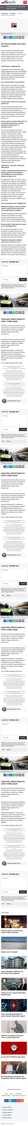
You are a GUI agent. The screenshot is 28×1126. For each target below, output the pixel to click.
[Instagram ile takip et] (18, 1100)
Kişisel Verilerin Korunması (19, 1095)
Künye (6, 1094)
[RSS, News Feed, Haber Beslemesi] (22, 1100)
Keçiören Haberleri (8, 1110)
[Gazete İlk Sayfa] (8, 2)
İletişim (11, 1094)
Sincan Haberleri (7, 1115)
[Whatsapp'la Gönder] (13, 37)
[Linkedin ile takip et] (14, 1100)
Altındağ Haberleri (7, 1112)
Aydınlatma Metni (6, 1095)
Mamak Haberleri (7, 1117)
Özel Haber (13, 13)
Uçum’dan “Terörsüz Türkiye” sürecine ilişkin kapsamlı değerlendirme (16, 7)
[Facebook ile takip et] (6, 1100)
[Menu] (25, 2)
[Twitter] (7, 37)
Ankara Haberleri (7, 1107)
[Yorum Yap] (23, 37)
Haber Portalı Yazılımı (9, 1123)
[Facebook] (5, 37)
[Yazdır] (20, 37)
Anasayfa (5, 13)
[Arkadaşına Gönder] (16, 37)
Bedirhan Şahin (11, 401)
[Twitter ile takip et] (10, 1100)
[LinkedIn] (10, 37)
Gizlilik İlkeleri (18, 1094)
